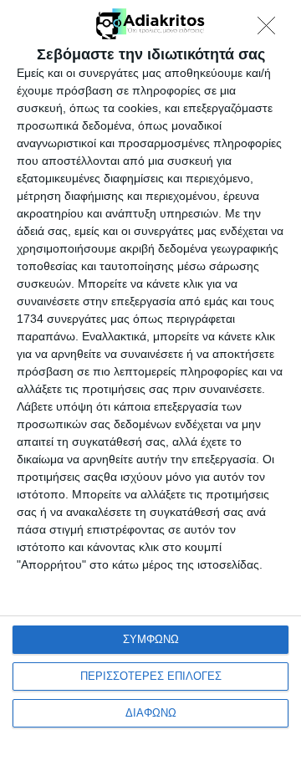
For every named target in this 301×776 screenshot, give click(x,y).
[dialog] (150, 388)
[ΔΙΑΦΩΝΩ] (271, 30)
